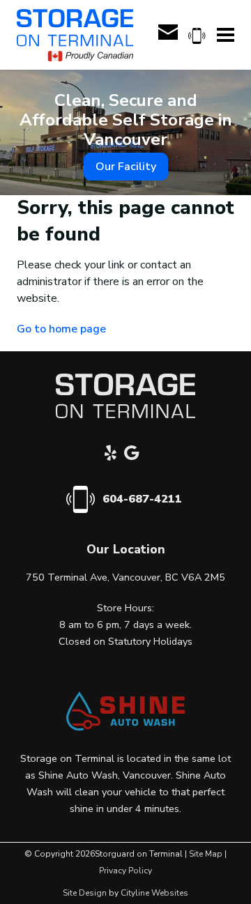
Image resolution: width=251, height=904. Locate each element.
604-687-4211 (142, 499)
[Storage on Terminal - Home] (75, 35)
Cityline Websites (154, 892)
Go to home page (61, 329)
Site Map (205, 853)
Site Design (85, 892)
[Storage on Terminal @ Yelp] (114, 455)
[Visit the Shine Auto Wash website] (125, 728)
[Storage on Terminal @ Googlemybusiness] (135, 455)
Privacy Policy (125, 870)
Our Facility (126, 166)
